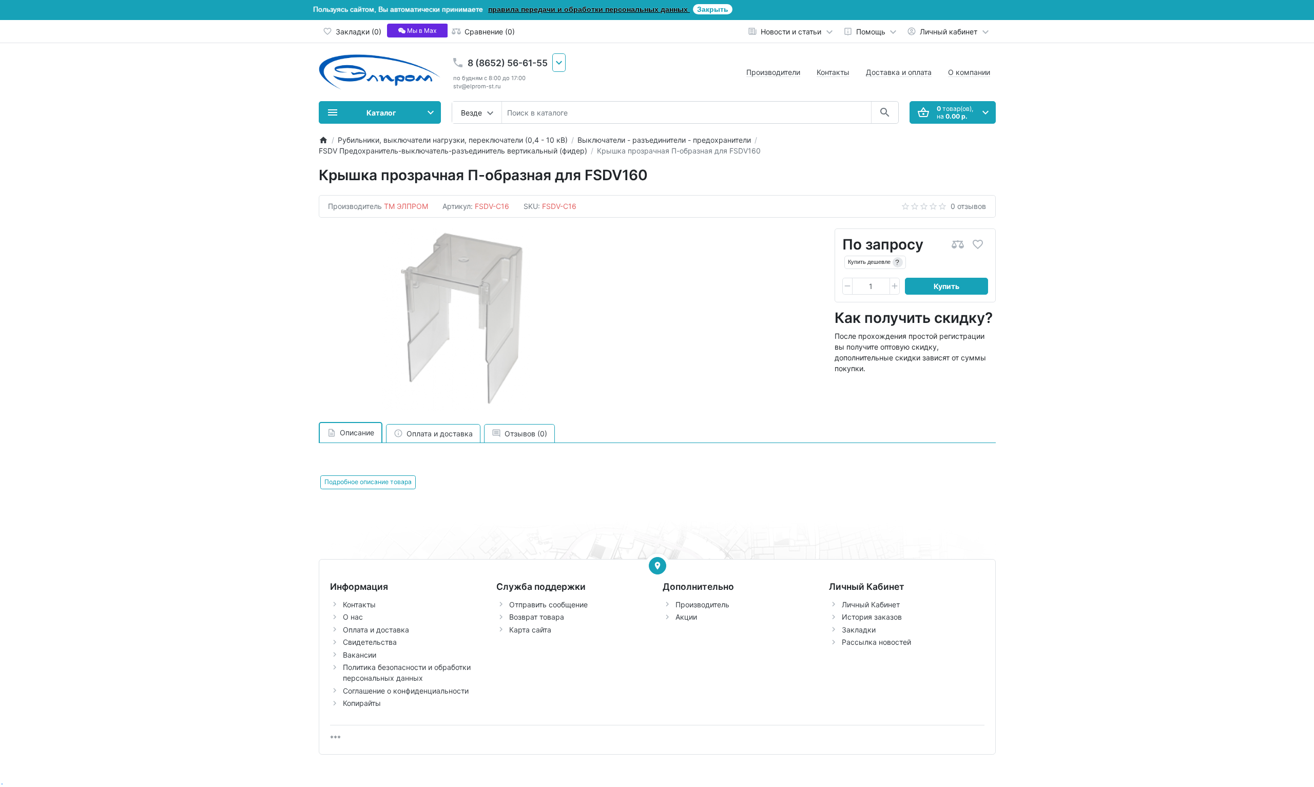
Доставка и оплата (899, 72)
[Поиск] (884, 112)
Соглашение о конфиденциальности (406, 690)
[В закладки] (978, 244)
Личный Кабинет (871, 604)
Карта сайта (530, 629)
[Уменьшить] (847, 286)
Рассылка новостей (876, 642)
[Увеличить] (895, 286)
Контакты (833, 72)
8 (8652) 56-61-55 (508, 62)
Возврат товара (536, 616)
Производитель (702, 604)
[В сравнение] (958, 244)
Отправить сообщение (548, 604)
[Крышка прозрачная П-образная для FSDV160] (456, 319)
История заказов (872, 616)
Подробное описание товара (368, 482)
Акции (686, 616)
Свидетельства (370, 642)
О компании (969, 72)
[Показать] (657, 565)
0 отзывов (968, 206)
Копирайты (362, 703)
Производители (773, 72)
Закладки (859, 629)
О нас (353, 616)
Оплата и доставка (376, 629)
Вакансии (359, 654)
